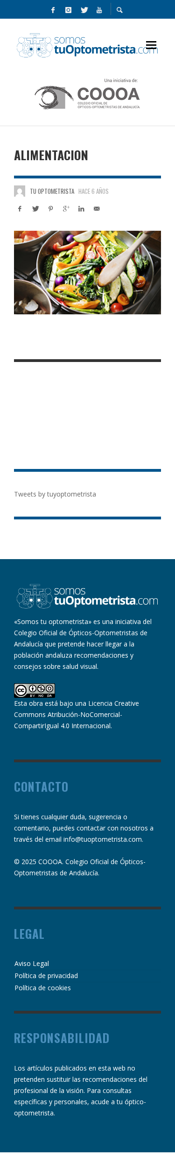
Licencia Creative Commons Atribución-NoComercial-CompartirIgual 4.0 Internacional (76, 714)
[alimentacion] (87, 272)
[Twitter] (84, 9)
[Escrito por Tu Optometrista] (19, 191)
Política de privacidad (46, 975)
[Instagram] (69, 9)
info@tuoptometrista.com (102, 839)
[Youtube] (99, 9)
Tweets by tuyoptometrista (55, 494)
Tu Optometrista (52, 191)
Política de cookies (42, 987)
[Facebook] (53, 9)
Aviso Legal (31, 963)
